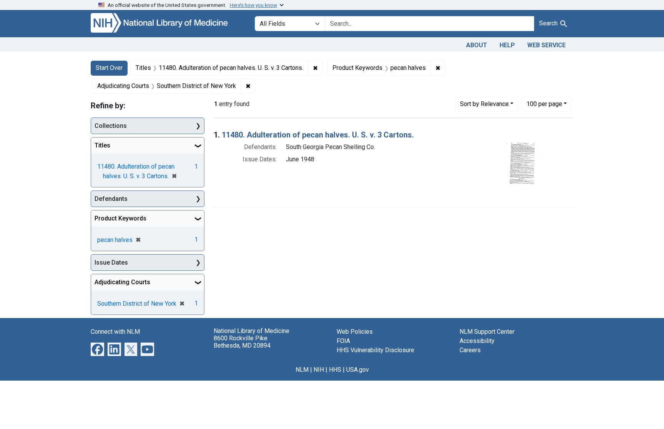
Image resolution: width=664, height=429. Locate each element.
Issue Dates (111, 262)
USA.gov (357, 369)
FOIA (343, 341)
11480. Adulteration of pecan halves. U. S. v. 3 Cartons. (318, 134)
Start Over (109, 67)
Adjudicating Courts (122, 282)
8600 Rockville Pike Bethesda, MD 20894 (242, 342)
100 (544, 104)
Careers (470, 350)
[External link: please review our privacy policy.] (97, 349)
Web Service (546, 45)
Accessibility (477, 341)
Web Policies (355, 331)
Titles (102, 145)
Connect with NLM (115, 331)
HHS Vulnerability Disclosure (375, 350)
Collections (111, 125)
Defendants (111, 198)
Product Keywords (120, 218)
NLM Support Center (487, 331)
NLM (302, 369)
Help (507, 45)
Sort (484, 104)
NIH (319, 369)
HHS (335, 369)
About (476, 45)
